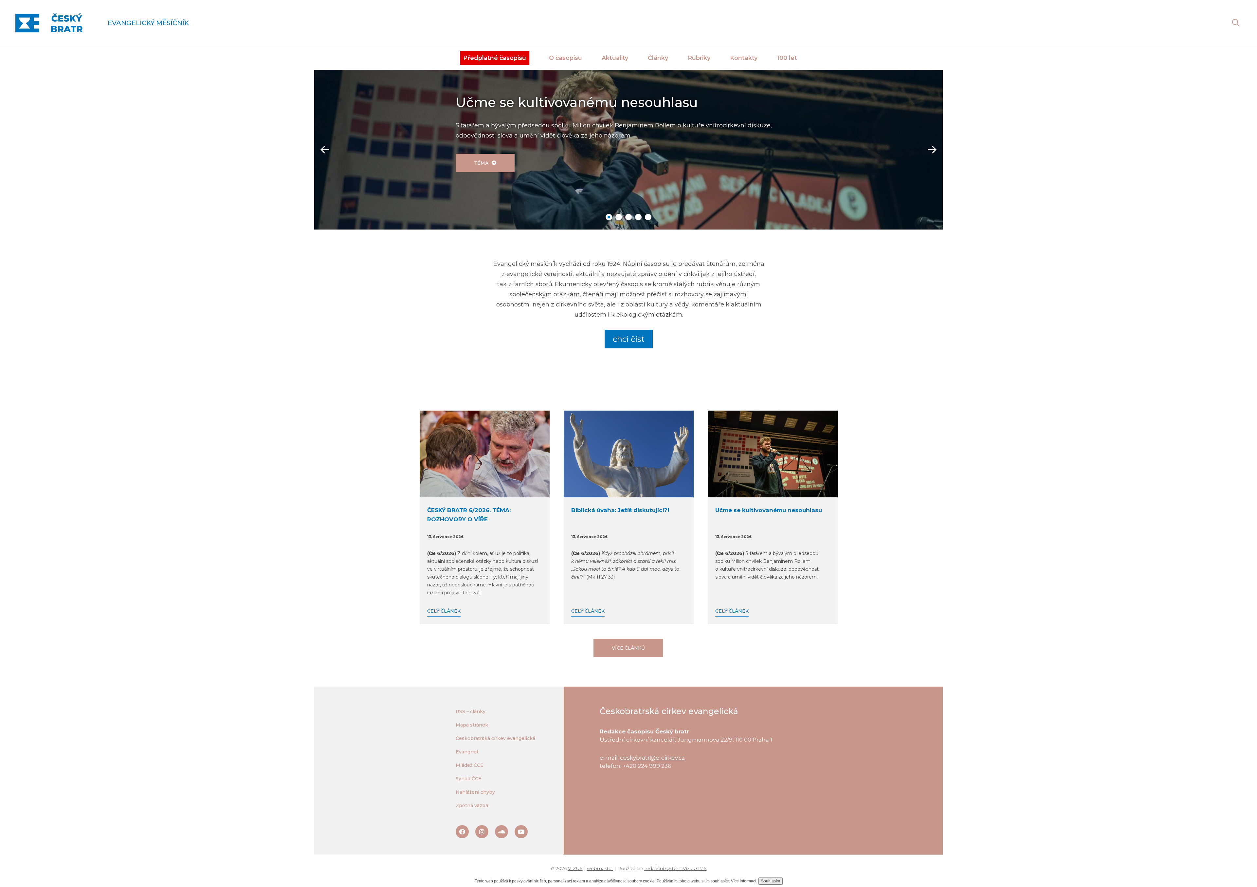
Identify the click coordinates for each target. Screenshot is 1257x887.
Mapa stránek (472, 725)
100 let (787, 58)
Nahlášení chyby (475, 792)
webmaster (600, 868)
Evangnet (467, 752)
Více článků (628, 648)
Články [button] (658, 58)
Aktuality (615, 58)
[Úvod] (49, 23)
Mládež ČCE (469, 765)
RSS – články (470, 711)
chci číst (629, 339)
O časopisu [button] (565, 58)
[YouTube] (521, 831)
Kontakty (743, 58)
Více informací (743, 881)
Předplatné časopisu (494, 58)
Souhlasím (770, 881)
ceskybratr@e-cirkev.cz (652, 757)
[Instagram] (481, 831)
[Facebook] (462, 831)
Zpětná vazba (472, 805)
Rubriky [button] (699, 58)
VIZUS (575, 868)
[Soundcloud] (501, 831)
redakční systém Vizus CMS (676, 868)
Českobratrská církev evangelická (495, 738)
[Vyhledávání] (1235, 23)
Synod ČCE (469, 779)
